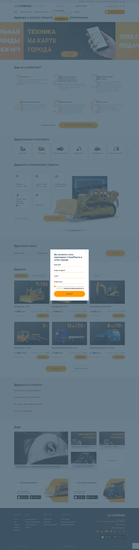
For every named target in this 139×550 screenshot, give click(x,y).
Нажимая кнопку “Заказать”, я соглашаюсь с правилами (70, 287)
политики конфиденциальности (74, 288)
